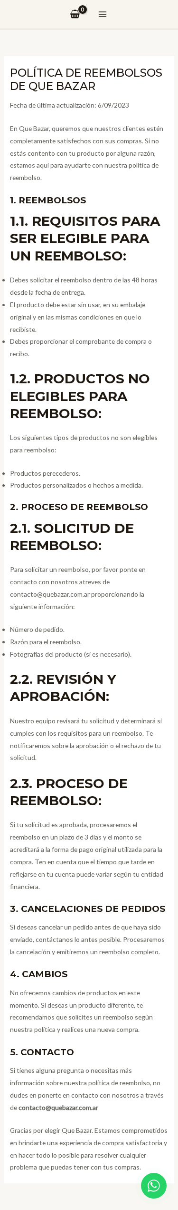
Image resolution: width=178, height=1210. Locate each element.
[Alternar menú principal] (102, 14)
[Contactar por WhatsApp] (154, 1186)
